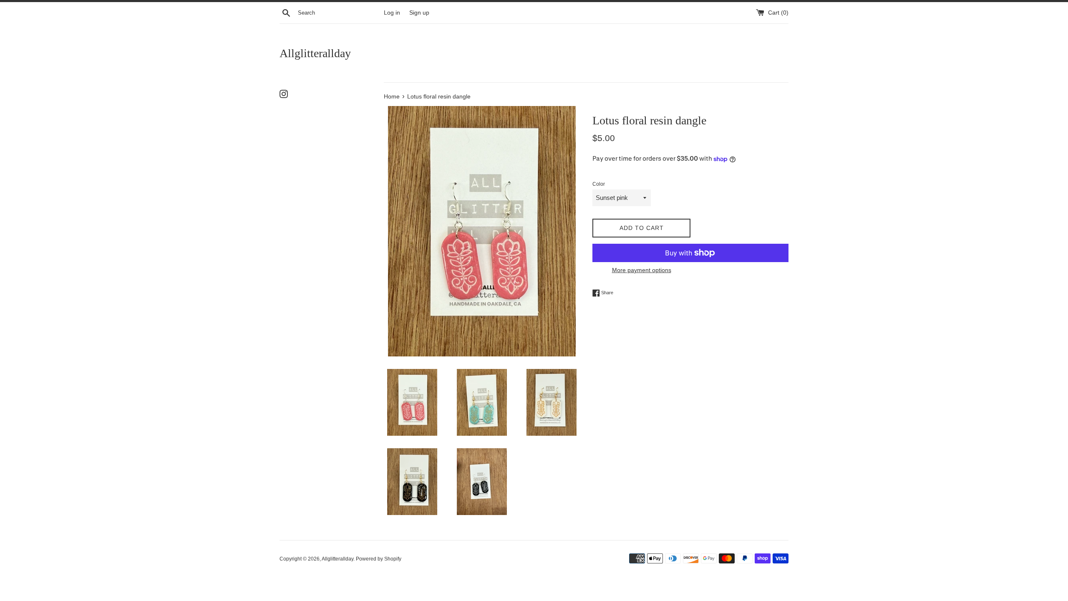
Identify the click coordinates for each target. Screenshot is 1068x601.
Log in (392, 13)
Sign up (419, 13)
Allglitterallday (315, 53)
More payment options (641, 270)
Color (598, 184)
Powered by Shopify (378, 559)
